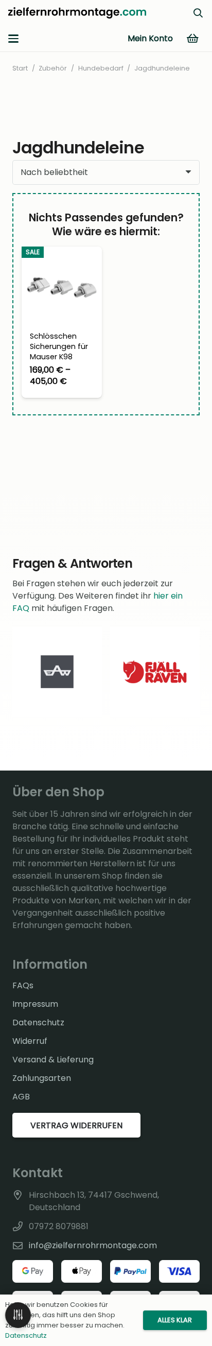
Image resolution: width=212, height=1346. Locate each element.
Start (20, 68)
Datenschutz (38, 1022)
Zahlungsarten (41, 1078)
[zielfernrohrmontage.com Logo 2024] (77, 13)
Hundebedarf (100, 68)
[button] (13, 38)
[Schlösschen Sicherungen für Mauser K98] (62, 287)
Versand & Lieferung (53, 1059)
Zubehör (53, 68)
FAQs (22, 985)
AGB (21, 1097)
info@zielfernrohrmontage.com (93, 1245)
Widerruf (29, 1041)
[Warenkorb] (192, 38)
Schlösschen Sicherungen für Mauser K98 (59, 346)
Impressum (35, 1004)
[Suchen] (198, 13)
